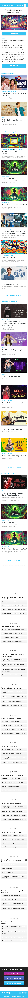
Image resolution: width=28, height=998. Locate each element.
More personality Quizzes (14, 295)
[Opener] (2, 5)
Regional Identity (6, 91)
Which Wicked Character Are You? (14, 205)
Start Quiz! (14, 33)
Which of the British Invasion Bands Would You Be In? (12, 494)
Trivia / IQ (13, 91)
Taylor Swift (8, 319)
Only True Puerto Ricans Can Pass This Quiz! (14, 95)
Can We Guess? (5, 149)
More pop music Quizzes (14, 467)
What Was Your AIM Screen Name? (12, 153)
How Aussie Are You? (9, 258)
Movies (3, 176)
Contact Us (15, 996)
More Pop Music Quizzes (10, 302)
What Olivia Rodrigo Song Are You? (13, 351)
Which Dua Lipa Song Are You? (13, 376)
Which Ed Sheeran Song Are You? (14, 429)
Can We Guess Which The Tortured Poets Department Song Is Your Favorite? (14, 324)
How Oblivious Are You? (10, 284)
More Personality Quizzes (10, 132)
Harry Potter (5, 229)
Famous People (5, 400)
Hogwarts (11, 229)
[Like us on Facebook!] (20, 993)
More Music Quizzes (8, 473)
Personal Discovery (6, 282)
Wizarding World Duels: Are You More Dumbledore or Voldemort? (14, 232)
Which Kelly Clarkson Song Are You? (13, 404)
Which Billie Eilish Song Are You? (14, 456)
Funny (11, 149)
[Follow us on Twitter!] (25, 993)
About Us (21, 996)
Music (3, 38)
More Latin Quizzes (8, 73)
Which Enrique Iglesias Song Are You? (13, 121)
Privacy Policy (7, 996)
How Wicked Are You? (10, 178)
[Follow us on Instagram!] (23, 993)
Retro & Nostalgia (18, 149)
